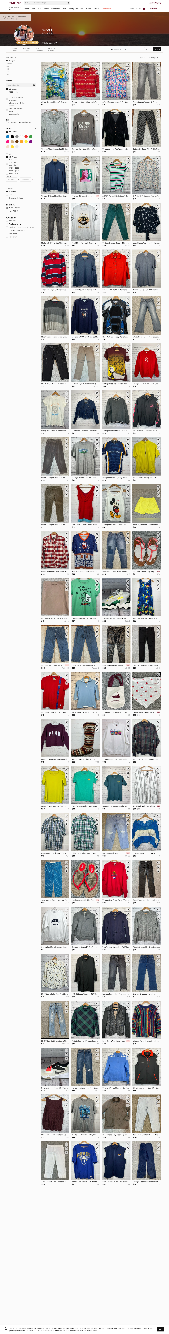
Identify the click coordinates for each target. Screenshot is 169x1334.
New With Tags (14, 211)
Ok (160, 1329)
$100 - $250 (14, 168)
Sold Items (13, 234)
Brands (88, 9)
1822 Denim (14, 92)
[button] (29, 3)
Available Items (15, 224)
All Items (12, 192)
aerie (11, 111)
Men (33, 9)
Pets (64, 9)
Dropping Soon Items (17, 230)
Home (46, 9)
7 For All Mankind (16, 97)
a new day (13, 100)
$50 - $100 (13, 165)
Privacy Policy (92, 1331)
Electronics (55, 9)
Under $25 (13, 160)
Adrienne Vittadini (16, 109)
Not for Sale (13, 237)
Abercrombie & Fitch (17, 103)
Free (10, 195)
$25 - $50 (13, 162)
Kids (39, 9)
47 (10, 95)
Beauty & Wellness (76, 9)
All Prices (13, 157)
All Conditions (14, 208)
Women (26, 9)
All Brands (13, 89)
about (148, 49)
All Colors (13, 132)
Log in (151, 3)
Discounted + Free (16, 198)
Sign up (158, 3)
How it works (135, 9)
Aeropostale (14, 114)
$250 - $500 (14, 171)
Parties (96, 9)
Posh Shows (106, 9)
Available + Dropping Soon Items (21, 227)
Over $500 (13, 173)
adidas (12, 106)
